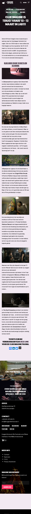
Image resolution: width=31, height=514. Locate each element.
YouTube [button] (5, 429)
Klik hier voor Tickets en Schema (15, 64)
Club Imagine (20, 9)
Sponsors (7, 457)
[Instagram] (20, 348)
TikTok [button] (12, 429)
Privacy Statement (10, 461)
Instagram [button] (5, 426)
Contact (6, 454)
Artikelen (9, 9)
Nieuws (22, 12)
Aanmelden (7, 487)
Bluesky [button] (24, 426)
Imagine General (11, 12)
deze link (24, 341)
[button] (26, 2)
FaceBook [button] (15, 426)
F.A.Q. (6, 459)
